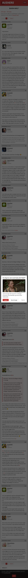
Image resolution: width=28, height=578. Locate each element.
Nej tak (23, 300)
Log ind (5, 300)
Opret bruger (14, 300)
